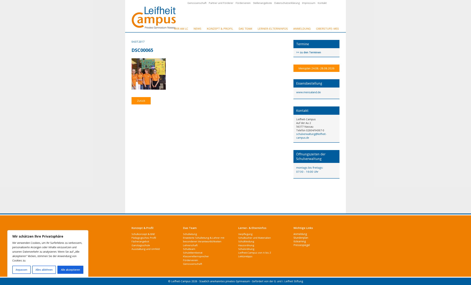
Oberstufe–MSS (327, 28)
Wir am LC (181, 28)
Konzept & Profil (220, 28)
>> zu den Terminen (308, 52)
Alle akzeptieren (70, 269)
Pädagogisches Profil (144, 237)
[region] (47, 254)
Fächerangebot (140, 241)
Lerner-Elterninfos (273, 28)
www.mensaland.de (308, 92)
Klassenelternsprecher (196, 256)
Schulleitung (190, 234)
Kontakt (322, 3)
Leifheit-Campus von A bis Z (254, 252)
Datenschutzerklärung (287, 3)
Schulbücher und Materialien (254, 237)
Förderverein (243, 3)
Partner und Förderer (221, 3)
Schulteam (189, 249)
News (197, 28)
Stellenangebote (262, 3)
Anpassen (21, 269)
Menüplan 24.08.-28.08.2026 (316, 68)
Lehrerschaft (190, 245)
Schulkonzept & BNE (143, 234)
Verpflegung (245, 234)
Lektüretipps (245, 256)
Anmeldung (302, 28)
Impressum (308, 3)
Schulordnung (246, 249)
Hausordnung (246, 245)
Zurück (141, 100)
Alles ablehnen (44, 269)
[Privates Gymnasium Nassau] (154, 17)
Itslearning (299, 241)
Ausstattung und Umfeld (146, 249)
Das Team (245, 28)
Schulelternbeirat (192, 252)
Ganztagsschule (141, 245)
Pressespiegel (301, 245)
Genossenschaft (196, 3)
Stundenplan (300, 237)
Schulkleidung (246, 241)
